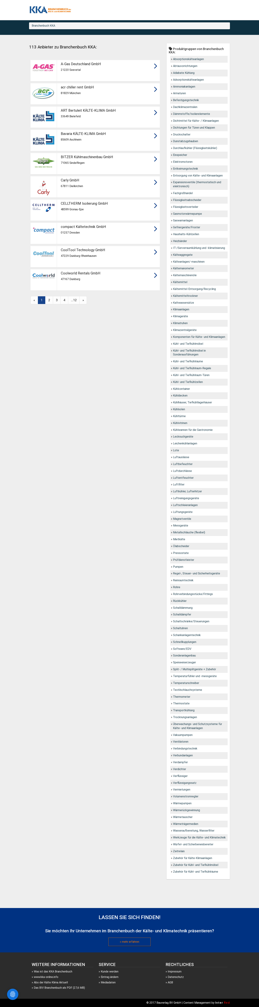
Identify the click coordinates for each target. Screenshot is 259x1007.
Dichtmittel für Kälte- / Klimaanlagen (196, 120)
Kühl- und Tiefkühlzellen (188, 382)
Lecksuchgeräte (183, 436)
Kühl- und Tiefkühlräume (188, 361)
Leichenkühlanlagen (185, 443)
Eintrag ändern (109, 977)
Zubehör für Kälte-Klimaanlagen (192, 858)
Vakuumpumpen (183, 735)
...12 (74, 300)
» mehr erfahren (129, 941)
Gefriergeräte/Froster (186, 227)
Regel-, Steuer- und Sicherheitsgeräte (196, 573)
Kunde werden (109, 971)
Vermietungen (181, 789)
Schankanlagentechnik (187, 635)
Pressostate (181, 553)
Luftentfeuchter (183, 477)
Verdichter (179, 769)
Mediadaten (108, 982)
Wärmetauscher (183, 817)
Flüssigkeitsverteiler (185, 207)
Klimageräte (180, 316)
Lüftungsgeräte (183, 512)
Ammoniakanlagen (184, 86)
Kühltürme (179, 416)
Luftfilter (178, 484)
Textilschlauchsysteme (187, 690)
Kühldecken (180, 395)
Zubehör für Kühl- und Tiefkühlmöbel (195, 865)
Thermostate (181, 703)
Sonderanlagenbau (184, 655)
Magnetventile (182, 518)
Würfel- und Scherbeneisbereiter (193, 844)
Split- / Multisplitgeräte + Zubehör (194, 669)
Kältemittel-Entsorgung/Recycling (194, 289)
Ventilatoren (180, 741)
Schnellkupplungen (184, 642)
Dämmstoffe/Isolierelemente (191, 114)
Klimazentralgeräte (185, 330)
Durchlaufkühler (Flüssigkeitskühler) (195, 148)
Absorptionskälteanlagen (188, 59)
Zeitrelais (179, 851)
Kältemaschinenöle (185, 275)
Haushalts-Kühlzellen (186, 234)
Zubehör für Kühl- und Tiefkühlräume (195, 871)
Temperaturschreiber (186, 683)
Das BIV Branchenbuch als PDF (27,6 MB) (59, 987)
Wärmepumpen (182, 803)
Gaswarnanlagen (183, 220)
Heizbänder (180, 241)
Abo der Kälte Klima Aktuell (51, 982)
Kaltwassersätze (183, 302)
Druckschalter (181, 134)
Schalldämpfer (182, 614)
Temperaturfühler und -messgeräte (195, 676)
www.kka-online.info (46, 977)
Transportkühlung (184, 710)
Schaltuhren (180, 628)
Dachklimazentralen (185, 107)
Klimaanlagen (181, 309)
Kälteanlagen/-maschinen (189, 261)
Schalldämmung (183, 607)
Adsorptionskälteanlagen (188, 79)
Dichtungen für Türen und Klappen (194, 127)
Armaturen (179, 93)
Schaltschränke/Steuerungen (191, 621)
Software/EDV (182, 648)
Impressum (174, 971)
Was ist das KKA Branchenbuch (53, 971)
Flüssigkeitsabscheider (187, 200)
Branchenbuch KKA (43, 25)
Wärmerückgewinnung (186, 810)
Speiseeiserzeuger (184, 662)
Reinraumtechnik (183, 580)
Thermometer (181, 696)
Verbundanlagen (183, 755)
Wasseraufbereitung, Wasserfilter (193, 830)
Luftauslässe (181, 457)
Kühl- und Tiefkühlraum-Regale (192, 368)
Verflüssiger (180, 776)
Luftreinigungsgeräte (186, 498)
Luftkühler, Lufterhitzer (187, 491)
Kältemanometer (183, 268)
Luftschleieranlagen (185, 505)
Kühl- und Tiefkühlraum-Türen (191, 375)
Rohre (176, 587)
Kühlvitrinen (180, 423)
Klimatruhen (180, 323)
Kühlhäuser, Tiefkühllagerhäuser (192, 402)
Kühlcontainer (181, 389)
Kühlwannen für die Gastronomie (193, 430)
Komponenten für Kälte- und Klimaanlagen (199, 337)
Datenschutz (176, 977)
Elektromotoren (183, 161)
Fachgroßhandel (183, 193)
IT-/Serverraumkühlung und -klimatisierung (199, 248)
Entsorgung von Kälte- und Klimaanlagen (198, 175)
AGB (170, 982)
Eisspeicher (180, 155)
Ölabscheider (181, 546)
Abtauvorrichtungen (185, 66)
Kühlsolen (179, 409)
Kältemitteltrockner (185, 296)
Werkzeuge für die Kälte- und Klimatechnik (199, 837)
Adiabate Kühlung (184, 73)
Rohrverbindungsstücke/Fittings (193, 594)
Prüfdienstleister (183, 560)
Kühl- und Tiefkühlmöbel (188, 343)
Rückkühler (180, 601)
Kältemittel (180, 282)
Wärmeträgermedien (185, 824)
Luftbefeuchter (183, 464)
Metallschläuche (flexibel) (189, 532)
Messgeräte (180, 525)
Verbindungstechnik (185, 748)
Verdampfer (180, 762)
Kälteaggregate (183, 254)
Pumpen (178, 566)
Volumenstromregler (185, 796)
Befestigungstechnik (186, 100)
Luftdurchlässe (182, 471)
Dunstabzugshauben (185, 141)
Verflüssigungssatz (184, 783)
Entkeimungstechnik (185, 168)
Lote (176, 450)
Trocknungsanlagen (185, 717)
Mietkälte (179, 539)
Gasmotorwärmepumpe (187, 213)
